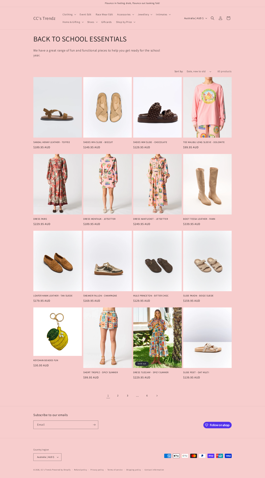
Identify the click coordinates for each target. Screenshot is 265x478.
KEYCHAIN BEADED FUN (45, 360)
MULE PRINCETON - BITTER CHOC (151, 295)
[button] (69, 14)
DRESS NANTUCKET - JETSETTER (150, 219)
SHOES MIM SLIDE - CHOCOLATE (150, 142)
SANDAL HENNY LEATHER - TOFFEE (51, 142)
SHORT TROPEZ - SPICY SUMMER (100, 372)
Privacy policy (97, 469)
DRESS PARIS (40, 219)
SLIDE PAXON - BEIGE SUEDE (198, 295)
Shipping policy (133, 469)
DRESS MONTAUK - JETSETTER (99, 219)
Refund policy (80, 469)
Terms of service (115, 469)
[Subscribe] (94, 425)
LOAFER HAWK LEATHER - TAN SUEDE (53, 295)
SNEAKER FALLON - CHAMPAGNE (100, 295)
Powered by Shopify (61, 469)
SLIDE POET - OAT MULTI (196, 372)
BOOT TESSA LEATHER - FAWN (199, 219)
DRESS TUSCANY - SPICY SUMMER (151, 372)
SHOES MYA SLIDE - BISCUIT (98, 142)
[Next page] (157, 396)
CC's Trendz (46, 469)
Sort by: (179, 71)
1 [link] (108, 395)
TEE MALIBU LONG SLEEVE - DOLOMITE (204, 142)
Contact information (154, 469)
